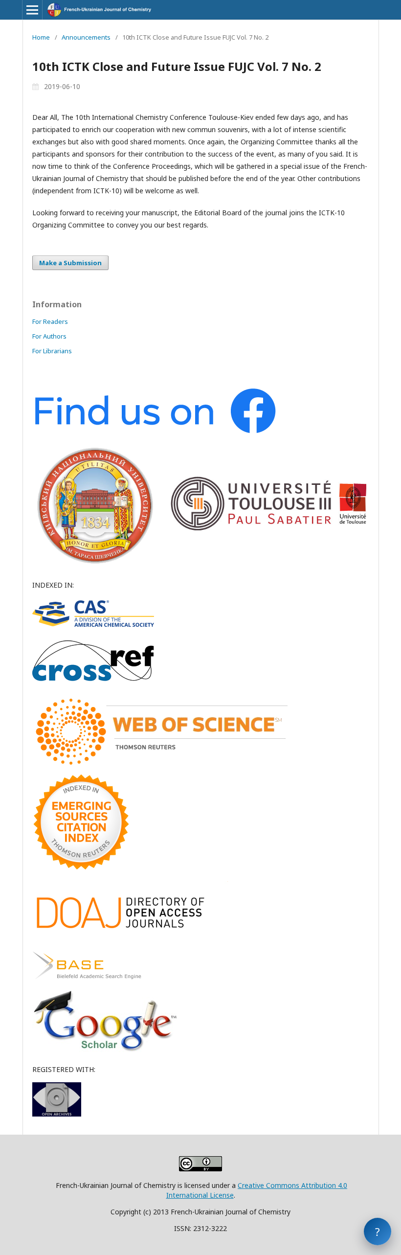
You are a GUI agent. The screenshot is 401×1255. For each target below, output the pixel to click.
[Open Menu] (32, 10)
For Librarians (52, 350)
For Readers (50, 321)
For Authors (49, 336)
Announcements (86, 37)
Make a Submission (70, 262)
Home (41, 37)
